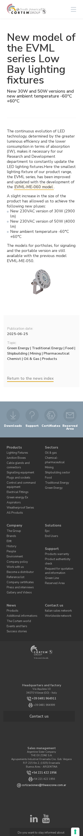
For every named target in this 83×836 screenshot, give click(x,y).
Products (13, 446)
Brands (11, 522)
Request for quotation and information (59, 548)
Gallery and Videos (17, 572)
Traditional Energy (55, 473)
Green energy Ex (16, 488)
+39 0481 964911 (44, 673)
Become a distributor (18, 554)
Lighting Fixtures (16, 451)
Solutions (52, 513)
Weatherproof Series (18, 497)
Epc (47, 518)
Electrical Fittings (16, 483)
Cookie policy (61, 816)
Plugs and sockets (17, 471)
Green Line (51, 554)
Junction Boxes (15, 455)
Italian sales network (57, 588)
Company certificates (18, 563)
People (10, 536)
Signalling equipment (19, 467)
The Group (12, 518)
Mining (49, 460)
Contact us (53, 584)
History (11, 531)
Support (51, 533)
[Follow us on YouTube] (46, 793)
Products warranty (55, 538)
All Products (13, 501)
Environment (14, 540)
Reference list (14, 558)
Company (13, 513)
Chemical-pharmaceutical (59, 455)
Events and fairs (16, 601)
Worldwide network (55, 592)
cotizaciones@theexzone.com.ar (44, 758)
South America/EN (32, 9)
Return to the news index (30, 378)
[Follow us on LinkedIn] (34, 793)
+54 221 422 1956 (44, 745)
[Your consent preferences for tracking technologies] (75, 832)
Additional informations (20, 592)
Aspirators (12, 493)
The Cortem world (16, 597)
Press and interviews (18, 567)
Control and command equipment (19, 478)
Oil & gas (50, 451)
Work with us (14, 549)
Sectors (50, 446)
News (11, 584)
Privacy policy (45, 816)
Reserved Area (53, 559)
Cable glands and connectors (17, 461)
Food (47, 469)
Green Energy (52, 477)
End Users (50, 522)
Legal (41, 819)
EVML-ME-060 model (33, 187)
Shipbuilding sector (55, 464)
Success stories (15, 606)
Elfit (9, 527)
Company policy (15, 545)
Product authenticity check (60, 542)
